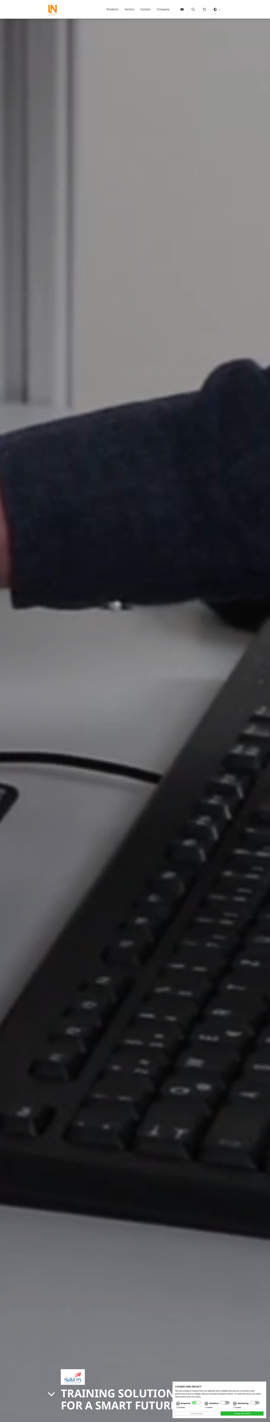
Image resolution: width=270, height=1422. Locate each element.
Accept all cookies (242, 1413)
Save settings (196, 1413)
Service (129, 9)
